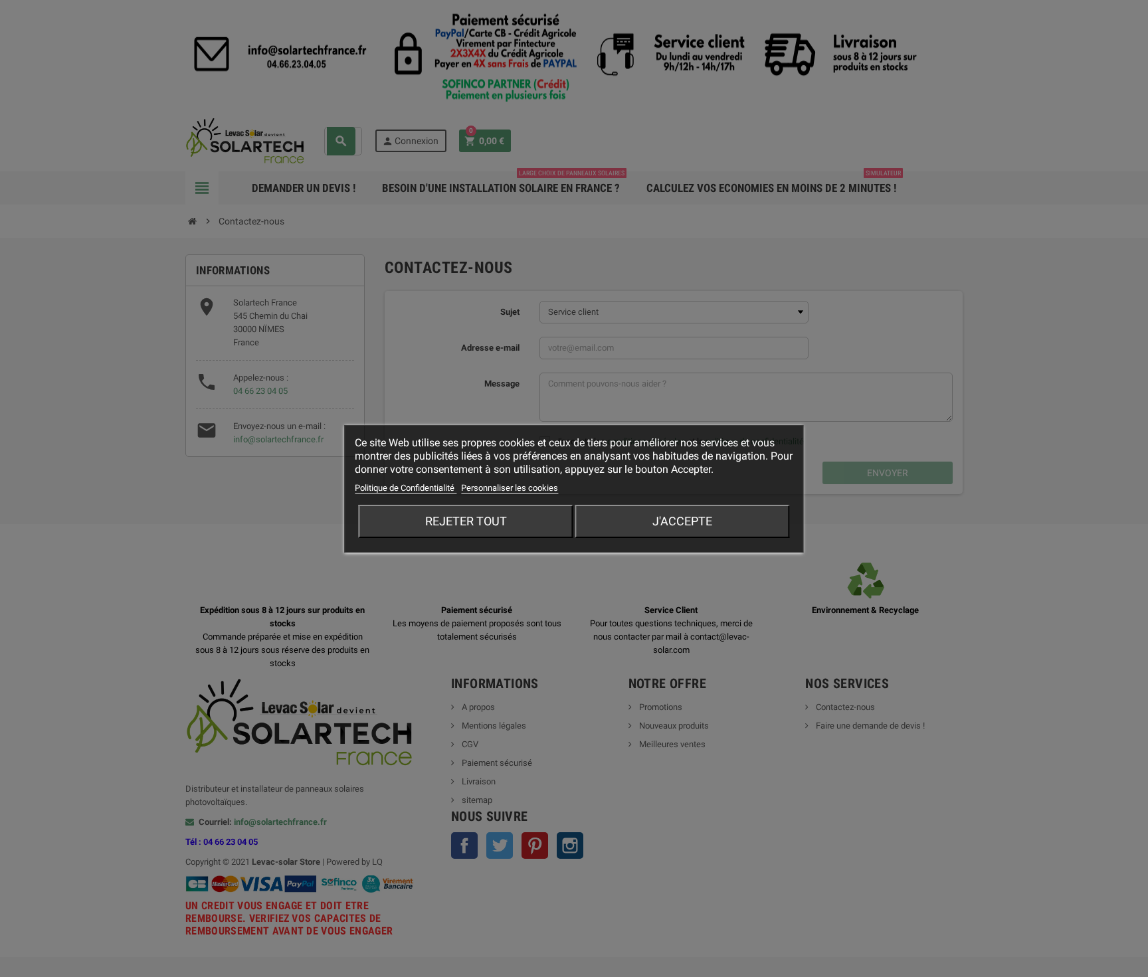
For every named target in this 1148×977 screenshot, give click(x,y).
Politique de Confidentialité (405, 488)
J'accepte (682, 521)
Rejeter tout (466, 521)
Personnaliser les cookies (509, 488)
